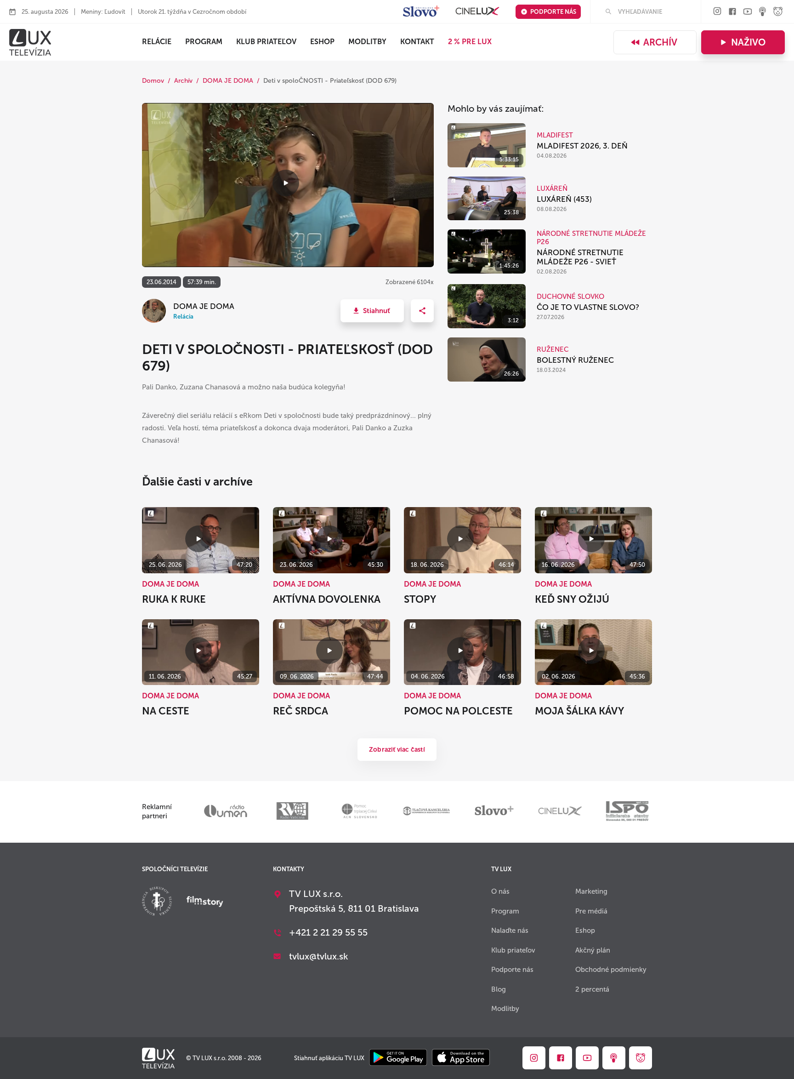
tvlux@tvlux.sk (318, 956)
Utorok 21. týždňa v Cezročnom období (192, 11)
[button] (372, 310)
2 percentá (592, 989)
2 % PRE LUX (470, 41)
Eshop (585, 930)
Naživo (748, 42)
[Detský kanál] (778, 12)
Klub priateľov (266, 41)
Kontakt (417, 41)
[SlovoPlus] (421, 12)
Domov (153, 81)
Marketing (591, 891)
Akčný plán (592, 950)
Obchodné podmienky (611, 969)
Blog (498, 989)
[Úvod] (30, 42)
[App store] (461, 1058)
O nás (500, 891)
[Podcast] (763, 12)
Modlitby (367, 41)
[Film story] (205, 902)
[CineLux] (477, 12)
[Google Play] (398, 1058)
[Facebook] (732, 12)
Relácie (156, 41)
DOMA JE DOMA (228, 81)
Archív (660, 42)
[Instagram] (717, 11)
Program (203, 41)
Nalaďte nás (509, 930)
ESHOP (322, 41)
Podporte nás (553, 11)
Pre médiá (591, 911)
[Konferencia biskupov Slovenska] (157, 902)
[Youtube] (747, 12)
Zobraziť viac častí (397, 750)
